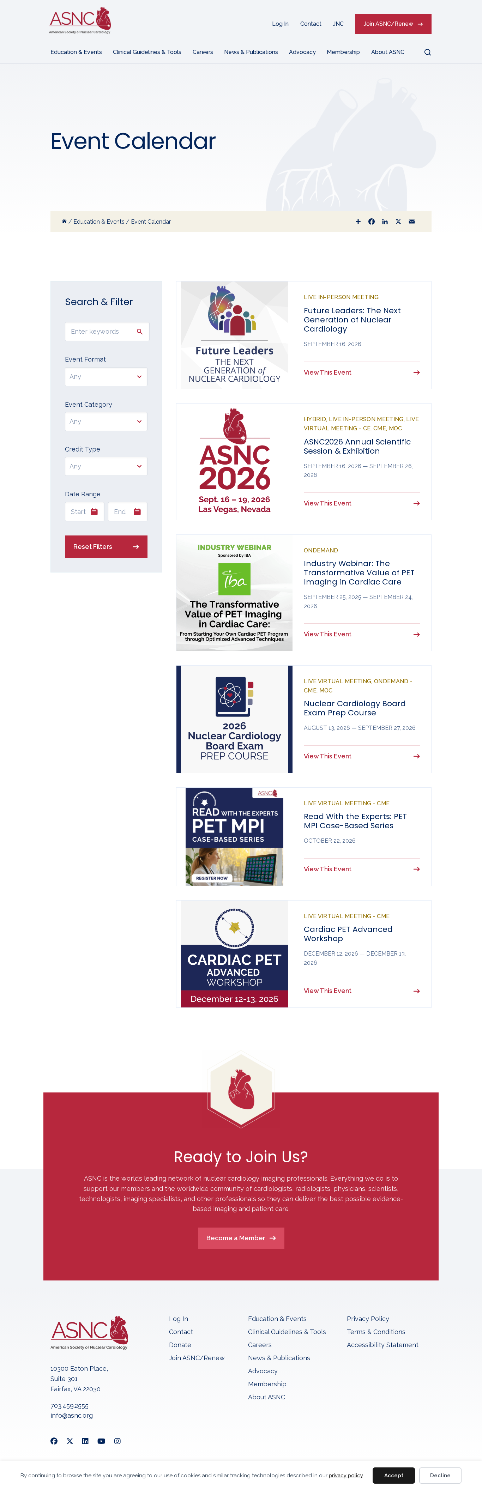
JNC (338, 23)
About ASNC (387, 52)
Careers (203, 52)
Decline (440, 1475)
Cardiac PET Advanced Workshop (348, 934)
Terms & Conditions (376, 1332)
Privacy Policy (368, 1319)
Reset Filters (92, 546)
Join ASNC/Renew (388, 23)
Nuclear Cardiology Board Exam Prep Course (355, 708)
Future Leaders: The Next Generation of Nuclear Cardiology (352, 319)
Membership (343, 52)
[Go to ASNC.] (64, 221)
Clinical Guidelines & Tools (147, 52)
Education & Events (76, 52)
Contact (310, 23)
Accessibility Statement (382, 1345)
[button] (423, 52)
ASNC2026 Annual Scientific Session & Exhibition (357, 446)
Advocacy (302, 52)
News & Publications (251, 52)
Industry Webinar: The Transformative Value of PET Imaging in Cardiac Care (359, 572)
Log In (280, 23)
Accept (393, 1475)
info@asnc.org (71, 1415)
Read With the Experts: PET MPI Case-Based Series (355, 821)
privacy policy (346, 1475)
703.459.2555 (69, 1405)
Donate (180, 1345)
